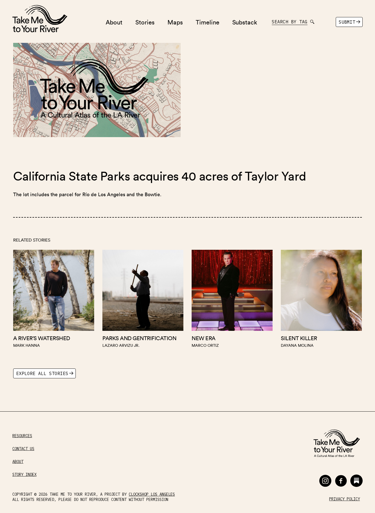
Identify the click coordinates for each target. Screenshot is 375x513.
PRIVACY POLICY (344, 499)
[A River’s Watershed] (53, 300)
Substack (244, 22)
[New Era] (232, 300)
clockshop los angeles (152, 494)
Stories (145, 22)
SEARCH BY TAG (289, 21)
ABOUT (17, 461)
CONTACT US (23, 449)
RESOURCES (22, 436)
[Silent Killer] (321, 300)
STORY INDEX (24, 474)
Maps (175, 22)
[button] (325, 481)
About (114, 22)
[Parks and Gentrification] (142, 300)
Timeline (207, 22)
